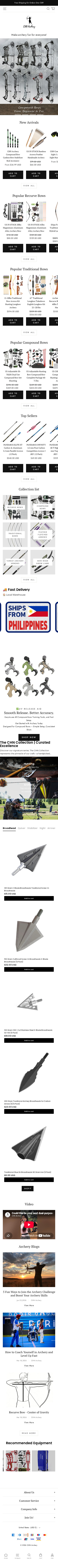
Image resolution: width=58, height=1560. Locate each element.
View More (29, 1305)
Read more (29, 1433)
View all (29, 185)
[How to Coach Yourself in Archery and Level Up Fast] (29, 1330)
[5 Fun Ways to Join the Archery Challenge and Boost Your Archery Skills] (29, 1269)
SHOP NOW (29, 737)
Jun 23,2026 (21, 1300)
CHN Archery (36, 1300)
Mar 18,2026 (22, 1360)
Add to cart (13, 174)
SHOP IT (27, 1188)
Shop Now (13, 89)
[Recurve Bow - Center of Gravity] (29, 1390)
